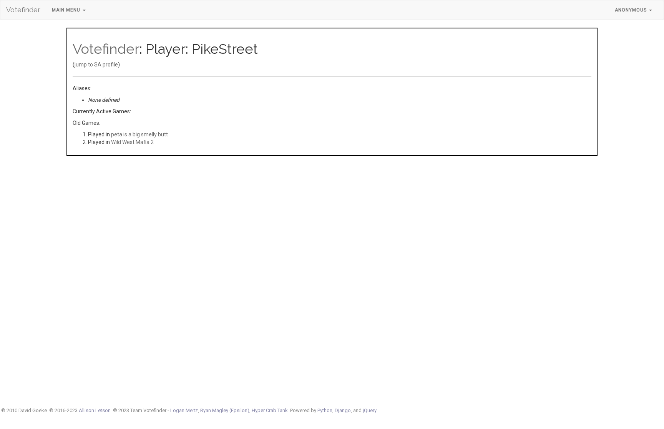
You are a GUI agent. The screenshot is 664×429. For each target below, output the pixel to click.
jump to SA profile (96, 64)
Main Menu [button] (67, 10)
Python (324, 410)
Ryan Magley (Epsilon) (224, 410)
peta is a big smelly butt (139, 134)
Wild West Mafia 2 (132, 142)
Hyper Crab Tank (270, 410)
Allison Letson (95, 410)
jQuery (369, 410)
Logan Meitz (184, 410)
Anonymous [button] (631, 10)
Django (343, 410)
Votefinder (23, 10)
